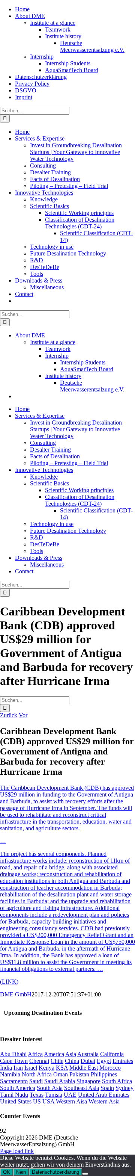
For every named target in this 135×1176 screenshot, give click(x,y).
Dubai (88, 1061)
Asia (70, 1054)
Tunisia (53, 1094)
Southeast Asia (81, 1088)
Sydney (125, 1088)
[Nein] (85, 1174)
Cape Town (14, 1061)
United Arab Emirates (103, 1094)
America (54, 1054)
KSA (62, 1067)
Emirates (122, 1061)
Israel (30, 1067)
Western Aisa (71, 1101)
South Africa (117, 1081)
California (112, 1054)
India (6, 1067)
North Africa (37, 1074)
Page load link (17, 1151)
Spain (107, 1088)
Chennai (39, 1061)
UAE (70, 1094)
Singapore (88, 1081)
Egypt (104, 1061)
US (37, 1101)
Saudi (36, 1081)
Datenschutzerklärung (55, 1172)
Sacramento (14, 1081)
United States (16, 1101)
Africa (35, 1054)
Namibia (10, 1074)
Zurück (8, 715)
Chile (57, 1061)
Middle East (83, 1067)
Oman (60, 1074)
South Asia (50, 1088)
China (72, 1061)
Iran (18, 1067)
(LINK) (9, 981)
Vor (23, 715)
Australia (88, 1054)
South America (17, 1088)
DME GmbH (16, 994)
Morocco (110, 1067)
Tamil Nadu (14, 1094)
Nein (21, 1172)
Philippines (104, 1074)
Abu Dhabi (13, 1054)
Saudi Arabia (59, 1081)
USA (48, 1101)
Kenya (46, 1067)
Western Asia (104, 1101)
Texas (37, 1094)
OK (6, 1172)
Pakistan (79, 1074)
